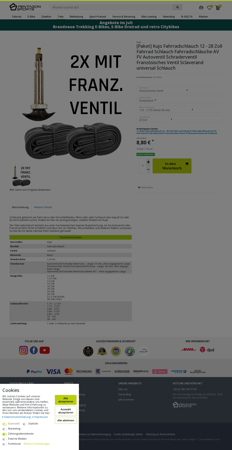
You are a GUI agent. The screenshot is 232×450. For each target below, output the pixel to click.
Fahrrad (16, 16)
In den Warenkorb (172, 165)
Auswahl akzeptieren (65, 411)
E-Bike (31, 16)
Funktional (14, 443)
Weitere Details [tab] (43, 207)
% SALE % (187, 16)
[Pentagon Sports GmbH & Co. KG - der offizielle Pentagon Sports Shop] (25, 6)
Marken (203, 16)
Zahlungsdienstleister (21, 433)
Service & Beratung (123, 16)
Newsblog (169, 16)
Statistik (33, 423)
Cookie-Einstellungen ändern (128, 434)
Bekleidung (76, 16)
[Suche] (177, 7)
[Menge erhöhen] (148, 162)
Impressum (41, 417)
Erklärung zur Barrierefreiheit (160, 434)
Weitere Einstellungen (37, 443)
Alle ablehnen (65, 420)
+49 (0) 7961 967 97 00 (184, 389)
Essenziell (14, 423)
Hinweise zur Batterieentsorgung (94, 434)
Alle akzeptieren (65, 400)
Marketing (14, 428)
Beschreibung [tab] (20, 207)
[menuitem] (202, 7)
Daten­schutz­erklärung (17, 417)
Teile (60, 16)
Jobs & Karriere (126, 399)
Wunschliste (146, 187)
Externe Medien (17, 438)
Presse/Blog (124, 394)
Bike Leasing (149, 16)
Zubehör (46, 16)
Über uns (123, 389)
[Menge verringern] (148, 169)
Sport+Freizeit (97, 16)
